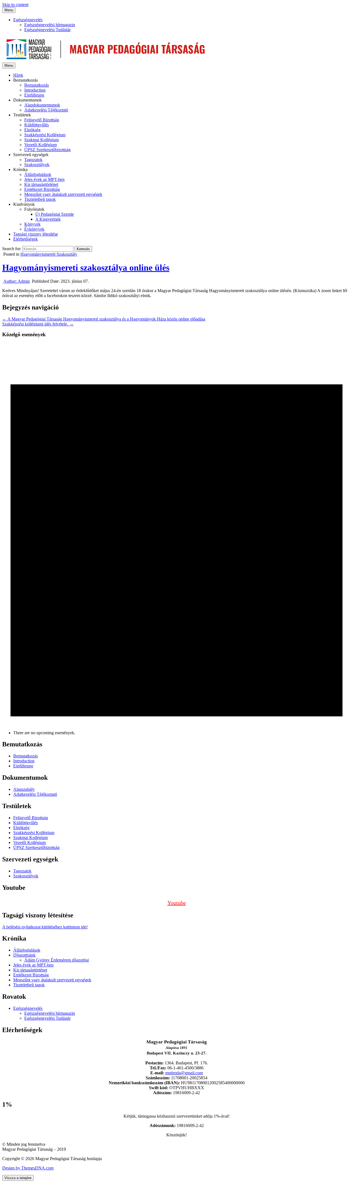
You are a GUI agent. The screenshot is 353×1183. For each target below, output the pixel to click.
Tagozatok (33, 159)
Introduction (35, 90)
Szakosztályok (36, 164)
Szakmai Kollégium (41, 139)
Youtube (176, 903)
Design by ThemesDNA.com (28, 1168)
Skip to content (15, 4)
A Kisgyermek (48, 219)
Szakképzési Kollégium (44, 134)
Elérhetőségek (25, 239)
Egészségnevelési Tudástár (47, 29)
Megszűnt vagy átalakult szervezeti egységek (63, 194)
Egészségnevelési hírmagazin (49, 24)
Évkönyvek (34, 229)
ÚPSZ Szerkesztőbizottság (47, 149)
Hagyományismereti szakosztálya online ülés (85, 268)
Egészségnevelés (27, 19)
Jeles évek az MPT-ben (44, 179)
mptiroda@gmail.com (184, 1072)
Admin (16, 281)
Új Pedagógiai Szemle (54, 214)
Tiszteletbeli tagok (40, 199)
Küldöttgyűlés (36, 124)
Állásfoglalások (37, 174)
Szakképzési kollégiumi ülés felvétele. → (38, 324)
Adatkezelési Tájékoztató (46, 110)
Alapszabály (24, 789)
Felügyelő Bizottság (41, 120)
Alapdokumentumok (42, 105)
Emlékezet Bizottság (42, 189)
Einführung (34, 95)
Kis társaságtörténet (41, 184)
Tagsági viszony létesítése (35, 234)
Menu (8, 10)
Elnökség (32, 129)
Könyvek (32, 224)
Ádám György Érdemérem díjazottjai (56, 960)
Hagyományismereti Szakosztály (48, 254)
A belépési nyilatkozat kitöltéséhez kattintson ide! (45, 927)
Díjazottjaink (24, 955)
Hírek (18, 75)
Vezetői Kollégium (40, 144)
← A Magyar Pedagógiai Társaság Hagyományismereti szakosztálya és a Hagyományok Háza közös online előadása (103, 319)
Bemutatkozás (36, 85)
